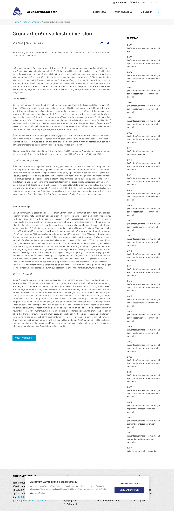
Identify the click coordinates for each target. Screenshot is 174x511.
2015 (129, 205)
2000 (129, 433)
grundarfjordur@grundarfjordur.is (29, 500)
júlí (159, 48)
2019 (129, 148)
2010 (129, 281)
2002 (129, 402)
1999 (129, 448)
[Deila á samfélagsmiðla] (102, 43)
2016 (129, 190)
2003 (129, 387)
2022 (129, 102)
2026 (129, 45)
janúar (130, 48)
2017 (129, 175)
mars (142, 48)
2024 (129, 72)
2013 (129, 236)
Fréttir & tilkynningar (30, 22)
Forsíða (15, 22)
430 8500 (23, 497)
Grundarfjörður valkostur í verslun (56, 22)
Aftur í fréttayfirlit (24, 338)
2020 (129, 133)
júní (156, 48)
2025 (129, 57)
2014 (129, 220)
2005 (129, 357)
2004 (129, 372)
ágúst (129, 51)
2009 (129, 296)
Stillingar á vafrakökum (129, 483)
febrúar (136, 48)
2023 (129, 87)
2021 (129, 118)
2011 (129, 266)
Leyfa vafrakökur (129, 490)
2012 (129, 251)
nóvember (155, 63)
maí (152, 48)
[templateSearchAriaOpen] (158, 12)
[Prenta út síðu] (108, 43)
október (147, 63)
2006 (129, 342)
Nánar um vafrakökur (37, 493)
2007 (129, 327)
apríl (147, 48)
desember (131, 66)
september (138, 63)
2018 (129, 160)
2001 (129, 417)
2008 (129, 311)
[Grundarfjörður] (34, 12)
